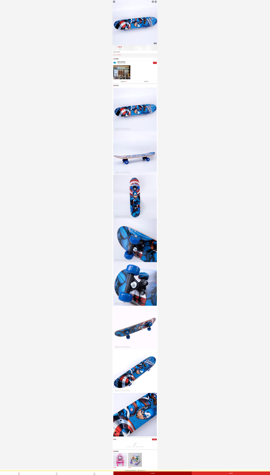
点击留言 (154, 439)
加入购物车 (152, 473)
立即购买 (231, 473)
